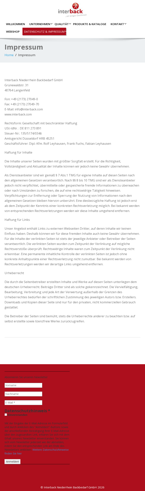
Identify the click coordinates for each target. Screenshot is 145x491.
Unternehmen (39, 24)
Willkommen (15, 24)
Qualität (62, 24)
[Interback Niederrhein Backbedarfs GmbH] (72, 9)
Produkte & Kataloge (89, 24)
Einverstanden (17, 415)
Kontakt (117, 24)
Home (9, 55)
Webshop (13, 31)
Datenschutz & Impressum (44, 31)
